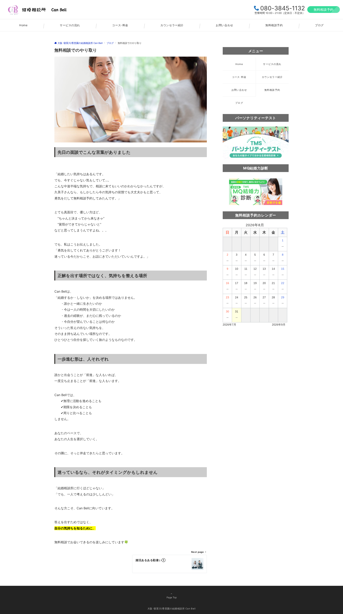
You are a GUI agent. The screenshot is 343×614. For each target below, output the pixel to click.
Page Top (172, 597)
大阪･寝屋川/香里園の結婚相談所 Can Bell (171, 608)
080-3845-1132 (282, 8)
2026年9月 (278, 324)
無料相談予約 (323, 10)
